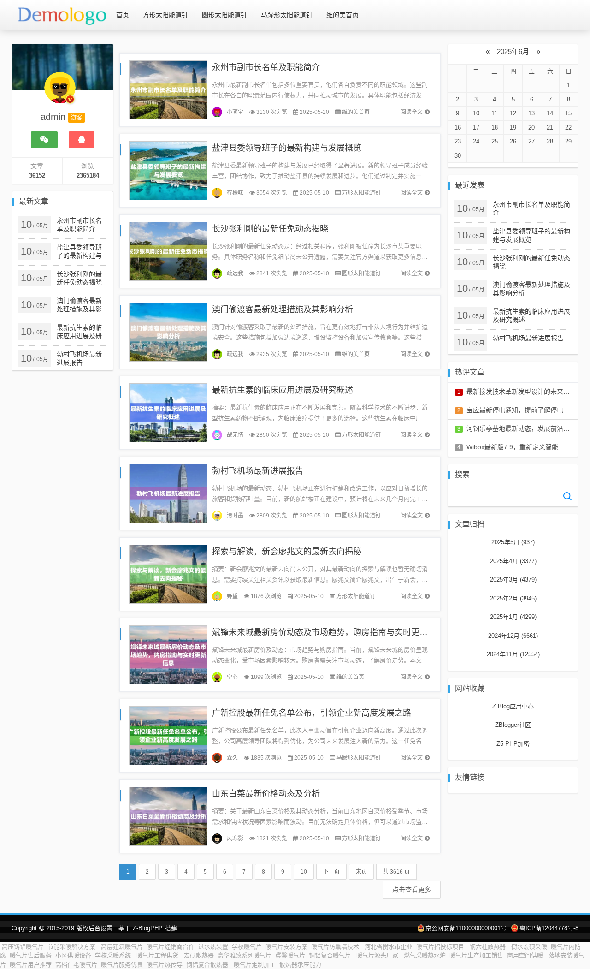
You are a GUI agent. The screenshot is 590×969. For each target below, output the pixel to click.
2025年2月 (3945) (513, 598)
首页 (122, 14)
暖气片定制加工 (255, 964)
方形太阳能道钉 (165, 14)
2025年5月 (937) (513, 542)
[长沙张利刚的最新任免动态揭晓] (168, 250)
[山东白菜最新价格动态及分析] (168, 815)
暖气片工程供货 (158, 955)
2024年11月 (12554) (513, 654)
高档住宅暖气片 (76, 964)
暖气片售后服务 (31, 955)
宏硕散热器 (199, 955)
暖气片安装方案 (286, 946)
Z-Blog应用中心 (513, 706)
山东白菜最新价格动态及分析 (266, 793)
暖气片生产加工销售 (476, 955)
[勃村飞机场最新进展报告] (168, 492)
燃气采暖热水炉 (425, 955)
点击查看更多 (411, 889)
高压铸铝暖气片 (23, 946)
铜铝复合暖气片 (331, 955)
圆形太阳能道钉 (224, 14)
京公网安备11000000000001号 (466, 928)
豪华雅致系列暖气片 (244, 955)
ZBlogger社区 (513, 724)
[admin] (59, 92)
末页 (361, 871)
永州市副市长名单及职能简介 (266, 67)
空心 (232, 677)
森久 (232, 758)
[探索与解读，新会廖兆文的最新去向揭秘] (168, 573)
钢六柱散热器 (488, 946)
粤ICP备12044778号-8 (548, 928)
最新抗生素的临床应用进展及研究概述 (282, 390)
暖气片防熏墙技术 (336, 946)
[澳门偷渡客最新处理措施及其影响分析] (168, 331)
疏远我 (235, 273)
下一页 (331, 871)
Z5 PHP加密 (513, 743)
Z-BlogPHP (148, 928)
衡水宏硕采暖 (529, 946)
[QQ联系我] (81, 139)
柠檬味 (235, 193)
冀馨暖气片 (290, 955)
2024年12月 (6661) (513, 635)
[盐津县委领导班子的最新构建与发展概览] (168, 169)
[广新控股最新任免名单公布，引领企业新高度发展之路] (168, 734)
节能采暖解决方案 (72, 946)
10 (304, 871)
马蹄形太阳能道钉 (287, 14)
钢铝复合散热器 (208, 964)
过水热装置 (213, 946)
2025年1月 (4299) (513, 616)
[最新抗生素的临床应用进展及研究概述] (168, 412)
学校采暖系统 (114, 955)
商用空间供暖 (526, 955)
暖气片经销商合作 (171, 946)
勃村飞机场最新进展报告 (257, 471)
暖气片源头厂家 (378, 955)
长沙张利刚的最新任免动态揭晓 (270, 228)
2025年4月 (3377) (513, 561)
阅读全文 (412, 112)
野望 (232, 596)
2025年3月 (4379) (513, 579)
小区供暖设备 (73, 955)
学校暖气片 (247, 946)
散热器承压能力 (300, 964)
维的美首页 (342, 14)
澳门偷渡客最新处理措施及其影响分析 (282, 309)
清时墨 (235, 515)
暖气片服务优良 (122, 964)
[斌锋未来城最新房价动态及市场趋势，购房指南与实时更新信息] (168, 654)
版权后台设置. (95, 928)
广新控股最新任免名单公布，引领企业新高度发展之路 (311, 713)
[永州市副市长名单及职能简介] (168, 89)
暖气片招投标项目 (441, 946)
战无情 (235, 435)
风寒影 (235, 838)
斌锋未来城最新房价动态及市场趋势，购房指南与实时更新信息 (328, 632)
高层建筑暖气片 (122, 946)
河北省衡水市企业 (389, 946)
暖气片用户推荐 (31, 964)
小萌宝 (235, 112)
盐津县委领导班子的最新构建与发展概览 (286, 148)
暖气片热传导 (165, 964)
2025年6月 (513, 51)
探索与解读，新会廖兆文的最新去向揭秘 (286, 551)
